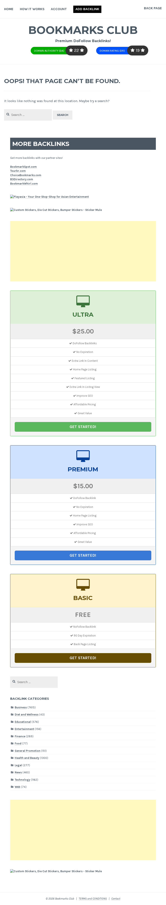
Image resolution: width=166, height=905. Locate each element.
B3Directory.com (21, 179)
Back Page (153, 8)
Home (8, 9)
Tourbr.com (18, 170)
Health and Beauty (27, 758)
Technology (22, 779)
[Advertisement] (83, 251)
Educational (23, 721)
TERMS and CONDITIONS (93, 898)
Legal (18, 765)
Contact (115, 898)
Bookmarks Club (83, 30)
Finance (20, 736)
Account (59, 9)
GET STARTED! (83, 426)
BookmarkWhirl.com (24, 183)
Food (18, 743)
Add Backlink (87, 9)
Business (21, 707)
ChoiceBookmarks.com (25, 175)
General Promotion (27, 750)
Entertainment (24, 729)
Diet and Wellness (26, 714)
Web (17, 786)
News (18, 772)
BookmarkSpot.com (23, 166)
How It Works (32, 9)
